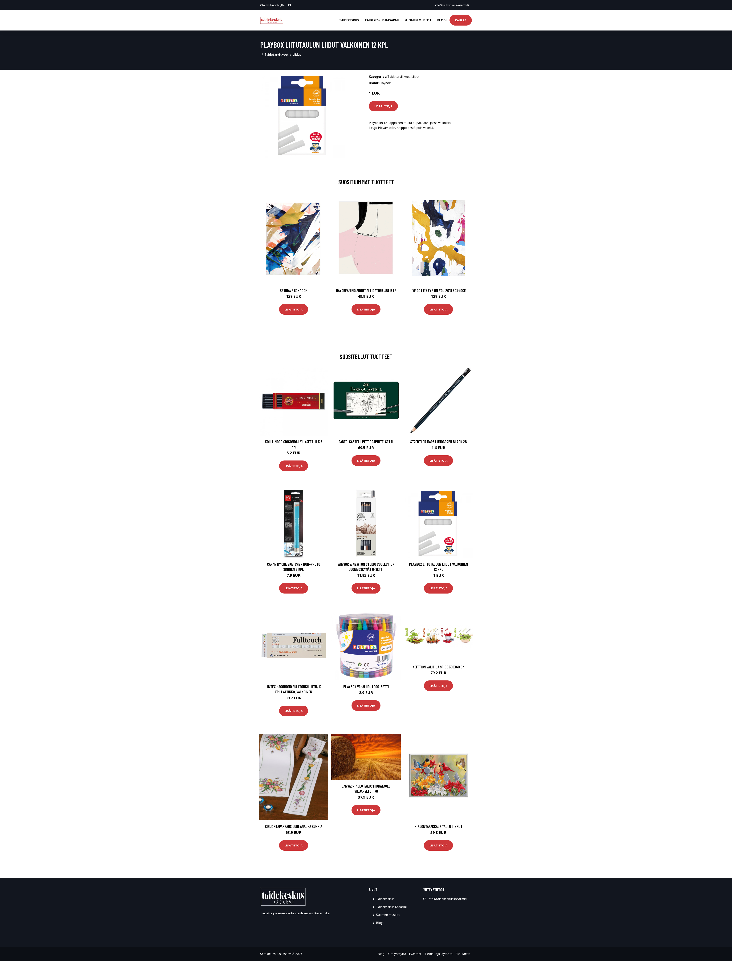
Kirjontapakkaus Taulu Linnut (438, 826)
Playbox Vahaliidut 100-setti (366, 686)
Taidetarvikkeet (276, 54)
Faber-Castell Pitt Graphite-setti (366, 441)
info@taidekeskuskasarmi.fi (452, 5)
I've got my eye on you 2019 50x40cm (438, 290)
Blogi (442, 20)
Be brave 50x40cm (293, 290)
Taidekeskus (349, 20)
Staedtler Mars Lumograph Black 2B (438, 441)
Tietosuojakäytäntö (438, 954)
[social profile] (289, 5)
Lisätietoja (383, 106)
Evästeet (415, 954)
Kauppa (460, 20)
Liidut (297, 54)
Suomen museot (418, 20)
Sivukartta (463, 954)
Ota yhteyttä (397, 954)
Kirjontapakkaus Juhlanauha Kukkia (293, 826)
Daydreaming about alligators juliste (366, 290)
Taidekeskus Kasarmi (382, 20)
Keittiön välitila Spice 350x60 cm (439, 666)
